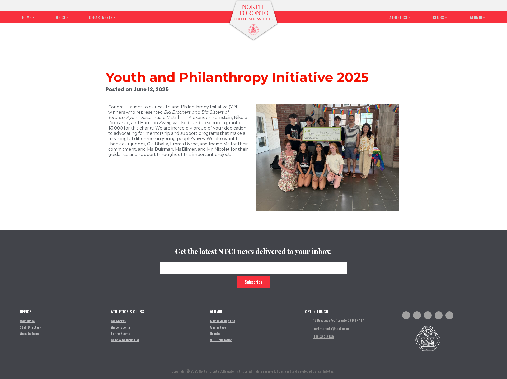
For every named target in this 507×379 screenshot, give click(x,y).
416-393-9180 (323, 336)
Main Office (27, 320)
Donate (215, 333)
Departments (101, 17)
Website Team (29, 333)
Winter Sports (120, 327)
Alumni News (218, 327)
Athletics (398, 17)
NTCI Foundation (221, 340)
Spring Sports (120, 333)
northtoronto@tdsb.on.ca (331, 328)
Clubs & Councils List (125, 340)
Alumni (476, 17)
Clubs (438, 17)
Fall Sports (118, 320)
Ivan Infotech (326, 371)
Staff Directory (30, 327)
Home (26, 17)
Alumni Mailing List (222, 320)
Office (60, 17)
